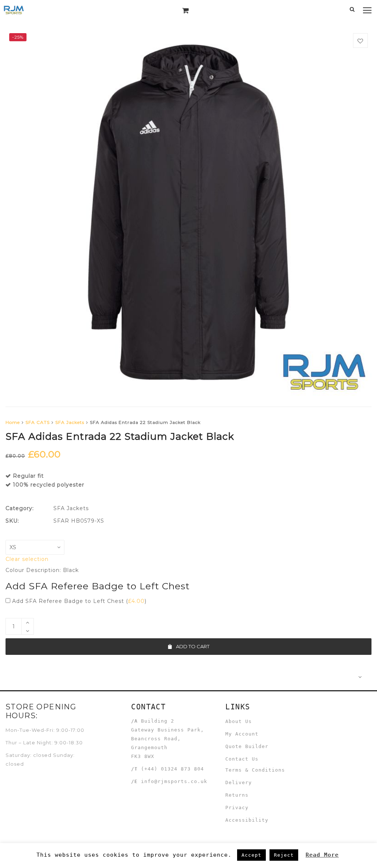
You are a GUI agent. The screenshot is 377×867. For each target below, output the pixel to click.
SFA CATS (37, 422)
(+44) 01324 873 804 (172, 769)
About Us (238, 721)
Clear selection (27, 559)
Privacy (237, 807)
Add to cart (192, 646)
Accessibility (246, 820)
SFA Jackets (69, 422)
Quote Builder (246, 746)
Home (13, 422)
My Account (241, 734)
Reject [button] (284, 855)
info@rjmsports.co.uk (174, 781)
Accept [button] (251, 855)
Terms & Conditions (255, 770)
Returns (237, 795)
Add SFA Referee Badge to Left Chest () (78, 601)
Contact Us (241, 759)
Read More (322, 855)
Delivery (238, 782)
